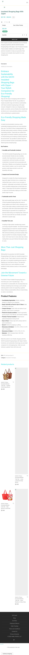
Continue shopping (7, 653)
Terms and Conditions (14, 628)
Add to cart (14, 39)
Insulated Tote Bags (11, 357)
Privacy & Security (14, 634)
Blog (14, 618)
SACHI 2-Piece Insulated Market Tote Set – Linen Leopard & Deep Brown (19, 479)
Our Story (14, 620)
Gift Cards (14, 615)
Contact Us (14, 631)
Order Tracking (14, 626)
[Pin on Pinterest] (9, 22)
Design (4, 25)
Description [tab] (4, 63)
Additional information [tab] (6, 66)
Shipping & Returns (14, 623)
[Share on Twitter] (7, 22)
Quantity (4, 35)
